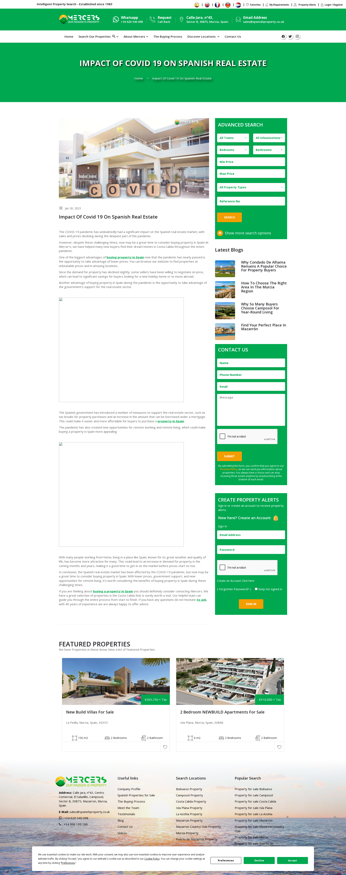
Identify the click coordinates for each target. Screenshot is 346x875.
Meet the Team (128, 808)
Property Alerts (307, 4)
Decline (259, 860)
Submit (229, 456)
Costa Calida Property (191, 801)
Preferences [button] (68, 863)
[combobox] (233, 137)
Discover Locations (201, 36)
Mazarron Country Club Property (198, 827)
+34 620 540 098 (75, 818)
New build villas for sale (90, 712)
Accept (292, 860)
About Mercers (134, 36)
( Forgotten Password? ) (234, 589)
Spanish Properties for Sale (136, 795)
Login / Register (334, 4)
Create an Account (255, 517)
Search (229, 217)
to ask (201, 600)
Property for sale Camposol (254, 795)
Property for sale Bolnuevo (253, 789)
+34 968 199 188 (75, 824)
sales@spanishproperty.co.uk (263, 22)
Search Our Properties (95, 36)
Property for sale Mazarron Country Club (259, 829)
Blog (121, 820)
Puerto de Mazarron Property (196, 839)
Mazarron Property (189, 820)
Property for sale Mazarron (254, 820)
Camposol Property (189, 795)
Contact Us (233, 36)
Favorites (255, 4)
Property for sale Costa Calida (255, 801)
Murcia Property (187, 833)
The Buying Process (167, 36)
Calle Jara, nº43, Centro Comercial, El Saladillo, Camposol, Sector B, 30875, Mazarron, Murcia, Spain (83, 799)
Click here (248, 581)
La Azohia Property (189, 814)
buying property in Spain (125, 257)
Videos (122, 833)
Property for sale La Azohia (253, 814)
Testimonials (126, 814)
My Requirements (279, 4)
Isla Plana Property (189, 808)
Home (68, 36)
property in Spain (171, 421)
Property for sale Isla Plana (253, 808)
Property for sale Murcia (251, 837)
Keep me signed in (270, 589)
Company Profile (129, 789)
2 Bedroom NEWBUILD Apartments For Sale (222, 712)
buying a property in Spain (113, 591)
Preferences (226, 860)
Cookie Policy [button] (152, 858)
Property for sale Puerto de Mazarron (254, 845)
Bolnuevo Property (189, 789)
